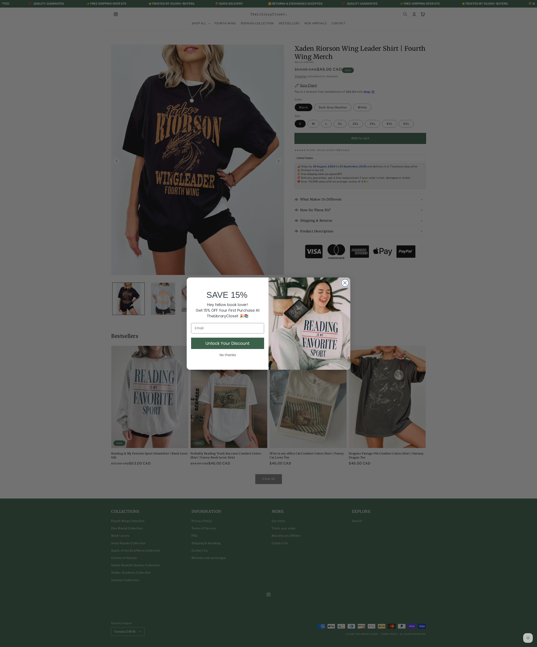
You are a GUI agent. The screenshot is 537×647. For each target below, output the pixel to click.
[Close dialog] (345, 282)
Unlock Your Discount (228, 343)
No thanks (227, 355)
